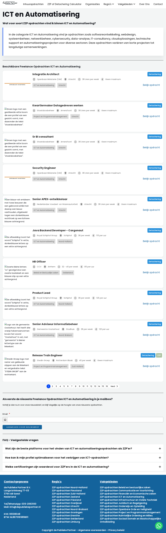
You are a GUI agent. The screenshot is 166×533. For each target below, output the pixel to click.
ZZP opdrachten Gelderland (68, 518)
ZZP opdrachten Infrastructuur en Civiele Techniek (128, 500)
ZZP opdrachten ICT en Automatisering (122, 496)
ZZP (159, 355)
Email (5, 414)
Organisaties (92, 4)
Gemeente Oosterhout (48, 329)
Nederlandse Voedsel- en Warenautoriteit (57, 204)
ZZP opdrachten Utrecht (65, 506)
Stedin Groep (43, 360)
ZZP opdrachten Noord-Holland (69, 487)
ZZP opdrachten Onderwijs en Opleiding (122, 506)
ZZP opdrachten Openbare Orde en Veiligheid (125, 509)
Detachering (155, 74)
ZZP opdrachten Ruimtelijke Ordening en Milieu (126, 515)
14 (99, 386)
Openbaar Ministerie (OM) (49, 79)
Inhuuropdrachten (33, 4)
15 (103, 386)
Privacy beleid (116, 530)
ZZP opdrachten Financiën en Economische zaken (128, 493)
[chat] (159, 526)
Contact (158, 4)
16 (107, 386)
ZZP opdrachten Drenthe (66, 515)
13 (95, 386)
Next (113, 386)
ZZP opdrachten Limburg (66, 521)
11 (87, 386)
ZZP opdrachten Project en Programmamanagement (130, 512)
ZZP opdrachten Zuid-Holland (68, 493)
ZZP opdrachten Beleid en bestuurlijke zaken (125, 487)
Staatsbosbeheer (45, 110)
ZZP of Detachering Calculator (64, 4)
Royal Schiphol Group (47, 235)
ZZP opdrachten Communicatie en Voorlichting (126, 490)
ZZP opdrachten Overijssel (67, 503)
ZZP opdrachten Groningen (67, 512)
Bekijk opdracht (151, 85)
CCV (39, 266)
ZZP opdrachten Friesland (66, 500)
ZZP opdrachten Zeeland (66, 496)
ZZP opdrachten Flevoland (67, 490)
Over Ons (144, 4)
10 (83, 386)
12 (91, 386)
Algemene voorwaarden (92, 530)
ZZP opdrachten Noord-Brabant (70, 509)
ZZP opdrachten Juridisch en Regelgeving (123, 503)
